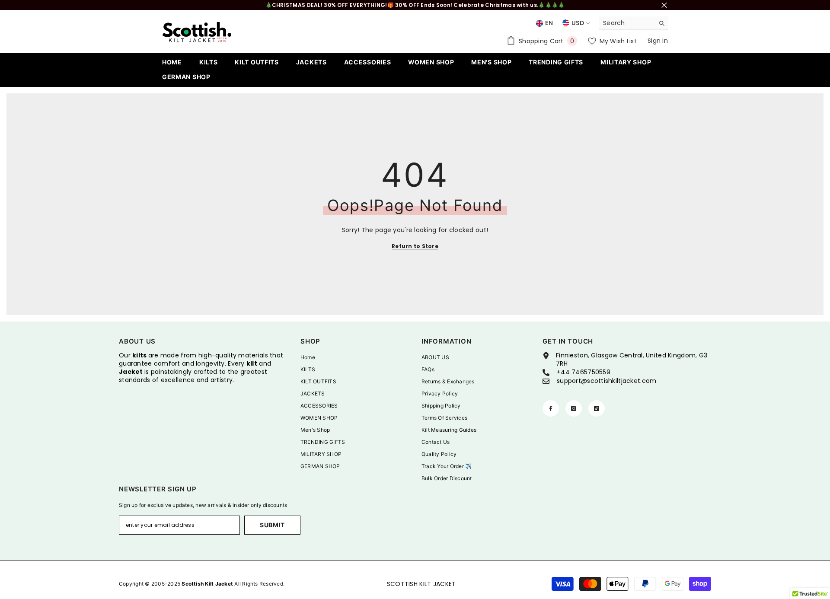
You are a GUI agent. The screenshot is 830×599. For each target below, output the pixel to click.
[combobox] (626, 22)
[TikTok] (596, 408)
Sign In (658, 40)
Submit (272, 525)
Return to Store (415, 246)
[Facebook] (551, 408)
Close (664, 5)
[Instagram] (573, 408)
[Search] (633, 23)
